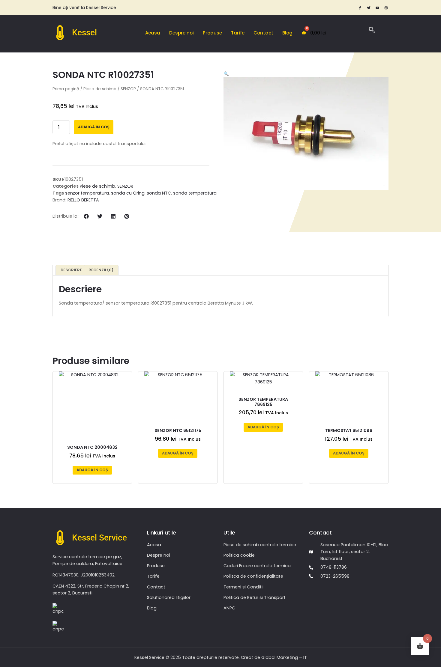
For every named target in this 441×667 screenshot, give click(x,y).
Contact (263, 33)
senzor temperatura (87, 193)
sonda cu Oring (128, 193)
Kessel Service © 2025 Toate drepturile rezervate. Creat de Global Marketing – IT (220, 657)
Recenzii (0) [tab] (100, 269)
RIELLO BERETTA (83, 200)
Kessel (84, 32)
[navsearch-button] (372, 30)
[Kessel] (60, 32)
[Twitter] (368, 7)
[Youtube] (377, 7)
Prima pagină (65, 89)
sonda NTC (159, 193)
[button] (86, 216)
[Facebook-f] (360, 7)
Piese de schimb (99, 89)
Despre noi (181, 33)
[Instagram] (386, 7)
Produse (212, 33)
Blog (287, 33)
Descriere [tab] (71, 269)
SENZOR (128, 89)
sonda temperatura (195, 193)
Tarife (237, 33)
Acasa (152, 33)
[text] (136, 7)
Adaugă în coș (94, 127)
